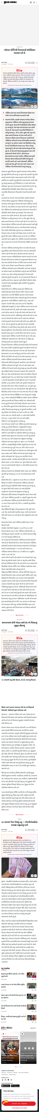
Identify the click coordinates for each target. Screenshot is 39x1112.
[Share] (37, 63)
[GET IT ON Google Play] (15, 1086)
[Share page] (34, 2)
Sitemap (15, 1072)
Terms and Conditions (23, 1072)
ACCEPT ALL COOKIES (19, 1104)
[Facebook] (2, 1080)
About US (3, 1072)
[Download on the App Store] (5, 1086)
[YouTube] (8, 1080)
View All (32, 1028)
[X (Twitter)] (11, 1080)
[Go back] (2, 2)
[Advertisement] (19, 25)
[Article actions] (37, 2)
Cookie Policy (4, 1074)
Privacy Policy (12, 1074)
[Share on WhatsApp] (31, 2)
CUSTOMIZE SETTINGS (19, 1108)
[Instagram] (5, 1080)
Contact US (9, 1072)
